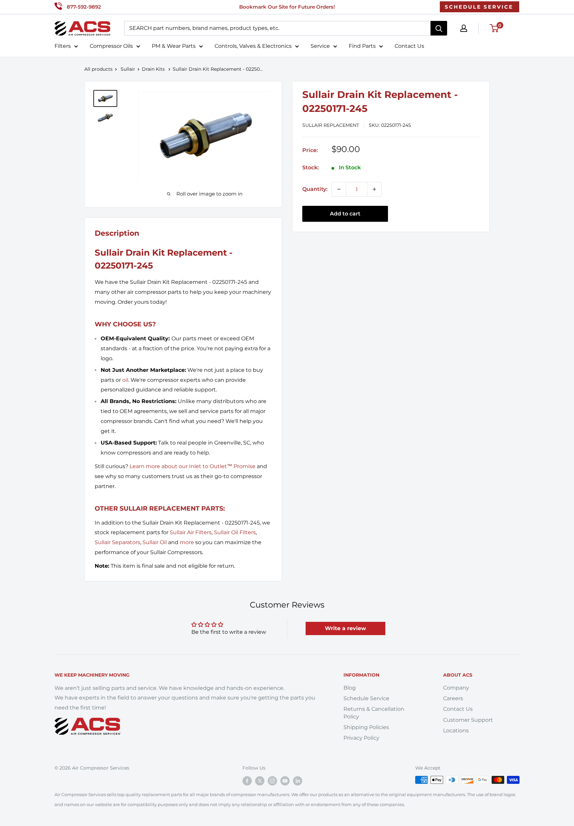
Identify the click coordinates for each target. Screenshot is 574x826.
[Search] (438, 28)
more (187, 542)
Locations (456, 730)
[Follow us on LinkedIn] (297, 780)
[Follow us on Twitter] (259, 780)
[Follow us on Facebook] (247, 780)
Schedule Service (366, 698)
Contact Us (409, 46)
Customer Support (468, 720)
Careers (453, 698)
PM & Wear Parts (174, 46)
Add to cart (345, 213)
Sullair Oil (155, 542)
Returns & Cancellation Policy (373, 712)
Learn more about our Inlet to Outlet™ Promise (192, 466)
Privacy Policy (361, 738)
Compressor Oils (111, 46)
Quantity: (315, 189)
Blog (349, 688)
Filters (62, 46)
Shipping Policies (366, 727)
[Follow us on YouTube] (285, 780)
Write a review (345, 628)
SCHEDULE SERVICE (479, 7)
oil (125, 380)
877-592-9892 (84, 7)
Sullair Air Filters (191, 532)
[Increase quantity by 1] (374, 189)
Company (456, 688)
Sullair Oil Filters (235, 532)
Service (320, 46)
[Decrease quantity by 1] (339, 189)
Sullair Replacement (330, 125)
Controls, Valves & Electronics (253, 46)
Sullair (128, 69)
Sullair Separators (117, 542)
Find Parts (362, 46)
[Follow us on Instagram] (272, 780)
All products (98, 69)
